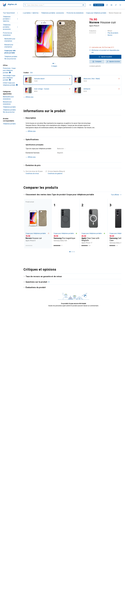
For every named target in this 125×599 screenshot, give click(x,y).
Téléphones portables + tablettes (7, 19)
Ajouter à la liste (114, 61)
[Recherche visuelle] (83, 5)
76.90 (93, 19)
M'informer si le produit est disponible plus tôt (105, 51)
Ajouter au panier (106, 57)
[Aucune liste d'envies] (115, 4)
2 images (54, 66)
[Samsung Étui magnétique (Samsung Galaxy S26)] (65, 223)
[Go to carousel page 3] (72, 251)
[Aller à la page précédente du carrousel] (27, 223)
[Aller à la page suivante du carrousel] (118, 223)
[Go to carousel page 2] (71, 251)
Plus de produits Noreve (113, 33)
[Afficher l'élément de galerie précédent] (23, 39)
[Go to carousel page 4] (74, 251)
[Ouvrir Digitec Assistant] (107, 4)
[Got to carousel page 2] (54, 63)
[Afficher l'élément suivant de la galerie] (85, 39)
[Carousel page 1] (53, 63)
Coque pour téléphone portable (10, 52)
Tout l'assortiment (9, 13)
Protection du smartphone (7, 34)
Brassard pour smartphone (8, 46)
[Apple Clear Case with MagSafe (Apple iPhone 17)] (93, 223)
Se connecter (98, 5)
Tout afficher (115, 195)
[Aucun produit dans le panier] (120, 4)
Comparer (98, 61)
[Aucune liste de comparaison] (111, 4)
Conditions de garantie (55, 173)
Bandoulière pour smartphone (9, 40)
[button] (105, 47)
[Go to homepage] (10, 5)
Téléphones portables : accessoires (7, 27)
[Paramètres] (90, 4)
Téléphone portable (9, 107)
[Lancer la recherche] (25, 5)
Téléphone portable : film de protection (11, 58)
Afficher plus (29, 97)
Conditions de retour (32, 173)
